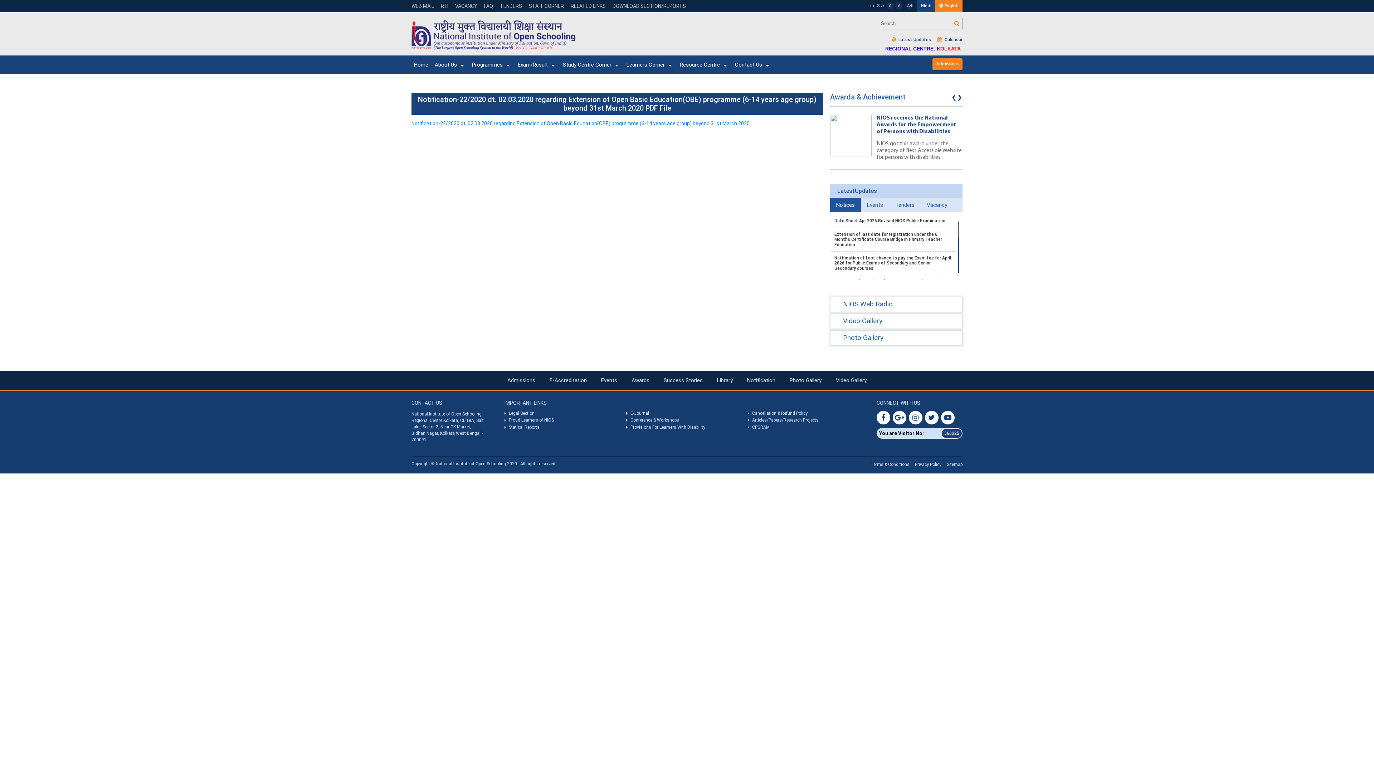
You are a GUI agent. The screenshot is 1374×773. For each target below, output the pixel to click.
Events (609, 380)
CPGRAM (761, 427)
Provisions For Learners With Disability (667, 427)
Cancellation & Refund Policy (780, 413)
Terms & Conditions (890, 464)
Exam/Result (533, 65)
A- (891, 5)
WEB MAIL (422, 6)
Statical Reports (524, 427)
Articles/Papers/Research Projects (785, 420)
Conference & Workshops (654, 420)
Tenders (511, 6)
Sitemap (955, 464)
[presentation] (953, 98)
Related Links (588, 6)
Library (725, 380)
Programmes (487, 65)
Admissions (947, 64)
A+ (910, 5)
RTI (444, 6)
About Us (446, 65)
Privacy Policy (928, 464)
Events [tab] (875, 205)
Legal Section (522, 413)
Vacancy (466, 6)
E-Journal (639, 413)
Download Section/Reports (649, 6)
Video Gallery (851, 380)
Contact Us (748, 65)
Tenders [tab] (905, 205)
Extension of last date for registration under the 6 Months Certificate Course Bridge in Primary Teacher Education (888, 239)
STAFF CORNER (546, 6)
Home (421, 65)
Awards (640, 380)
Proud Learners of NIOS (531, 420)
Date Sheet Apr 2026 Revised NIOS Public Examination (889, 220)
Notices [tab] (845, 205)
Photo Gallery (806, 380)
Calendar (953, 39)
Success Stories (683, 380)
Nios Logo (493, 35)
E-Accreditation (568, 380)
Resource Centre (700, 65)
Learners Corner (646, 65)
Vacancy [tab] (937, 205)
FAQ (488, 6)
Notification (761, 380)
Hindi (926, 6)
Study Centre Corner (587, 65)
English (952, 6)
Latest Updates (914, 39)
